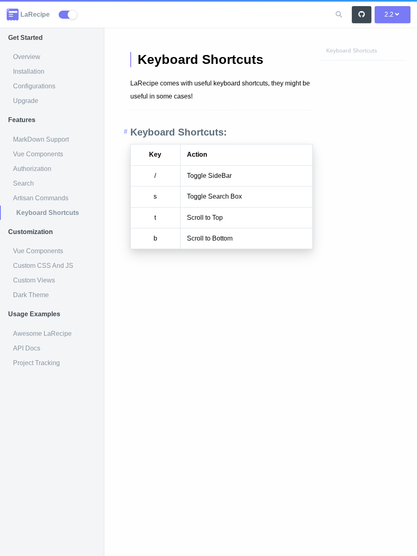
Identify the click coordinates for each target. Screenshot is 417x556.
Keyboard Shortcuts (47, 212)
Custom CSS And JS (43, 265)
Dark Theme (31, 294)
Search (23, 183)
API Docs (26, 348)
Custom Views (34, 280)
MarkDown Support (41, 139)
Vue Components (38, 154)
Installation (28, 71)
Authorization (32, 168)
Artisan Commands (40, 198)
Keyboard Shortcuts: (178, 132)
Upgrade (25, 100)
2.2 (388, 14)
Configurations (34, 86)
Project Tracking (36, 362)
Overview (26, 56)
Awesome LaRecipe (42, 333)
